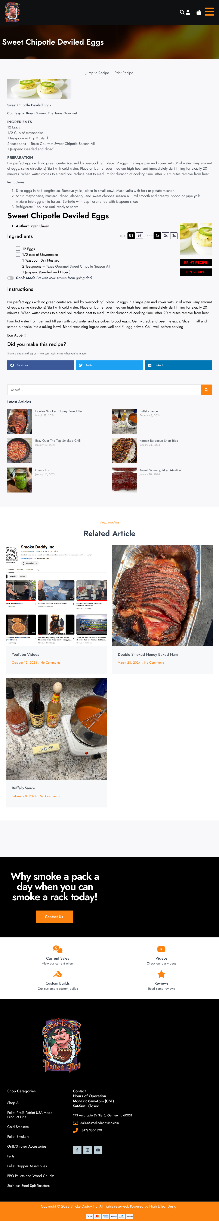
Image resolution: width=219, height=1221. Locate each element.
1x (157, 235)
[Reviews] (161, 974)
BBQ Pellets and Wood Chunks (30, 1175)
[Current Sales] (57, 949)
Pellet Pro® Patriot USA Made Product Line (29, 1114)
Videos (161, 958)
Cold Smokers (18, 1126)
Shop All (13, 1102)
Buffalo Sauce (149, 411)
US (131, 235)
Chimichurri (43, 470)
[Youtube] (98, 1150)
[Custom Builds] (57, 974)
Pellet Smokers (18, 1136)
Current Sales (57, 958)
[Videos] (161, 949)
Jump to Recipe (97, 72)
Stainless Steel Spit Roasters (28, 1185)
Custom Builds (58, 983)
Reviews (161, 983)
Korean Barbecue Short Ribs (159, 440)
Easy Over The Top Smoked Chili (58, 440)
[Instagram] (87, 1150)
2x (165, 235)
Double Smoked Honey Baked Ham (59, 411)
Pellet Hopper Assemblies (27, 1166)
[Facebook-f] (77, 1150)
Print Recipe (124, 72)
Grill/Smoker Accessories (26, 1146)
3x (174, 235)
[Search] (206, 390)
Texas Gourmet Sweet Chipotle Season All (63, 143)
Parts (10, 1156)
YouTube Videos (25, 654)
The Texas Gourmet (62, 113)
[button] (182, 12)
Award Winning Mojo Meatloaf (161, 470)
